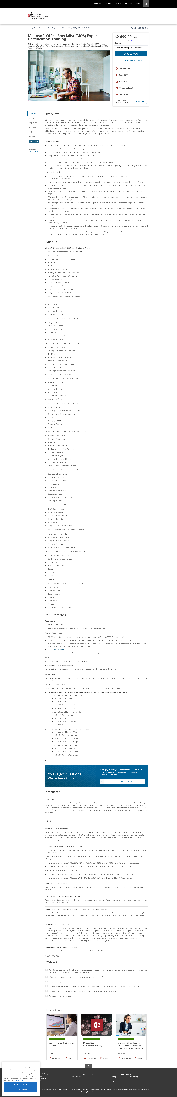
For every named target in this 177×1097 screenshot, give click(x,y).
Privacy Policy (91, 1092)
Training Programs (39, 28)
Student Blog (134, 1077)
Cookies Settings (21, 1090)
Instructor (32, 127)
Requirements (34, 123)
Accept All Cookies (21, 1084)
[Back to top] (88, 1074)
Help (113, 1081)
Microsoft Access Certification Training (92, 1044)
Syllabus (32, 118)
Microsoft (50, 28)
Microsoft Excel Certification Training (61, 1044)
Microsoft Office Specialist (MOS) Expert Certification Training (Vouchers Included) (130, 1046)
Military (114, 1077)
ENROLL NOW (130, 53)
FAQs (31, 132)
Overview (32, 114)
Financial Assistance (118, 1079)
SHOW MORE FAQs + (52, 956)
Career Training (75, 1077)
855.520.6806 (33, 152)
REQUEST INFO (139, 101)
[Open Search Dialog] (146, 3)
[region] (21, 1079)
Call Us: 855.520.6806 (139, 28)
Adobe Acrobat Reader (56, 649)
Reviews (32, 136)
